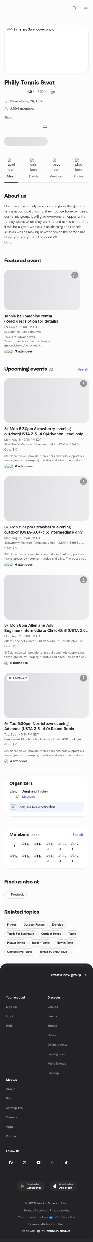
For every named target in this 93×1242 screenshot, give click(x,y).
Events (52, 1016)
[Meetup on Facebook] (11, 1162)
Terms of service (35, 1210)
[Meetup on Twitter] (24, 1162)
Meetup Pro (14, 1108)
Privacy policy (59, 1210)
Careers (11, 1117)
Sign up (11, 1006)
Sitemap (53, 1073)
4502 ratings (45, 92)
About (10, 1089)
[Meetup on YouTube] (38, 1162)
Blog (9, 1098)
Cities (52, 1035)
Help (9, 1025)
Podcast (12, 1136)
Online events (57, 1044)
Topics (52, 1025)
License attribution (41, 1224)
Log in (10, 1016)
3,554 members (22, 108)
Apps (10, 1126)
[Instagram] (52, 1162)
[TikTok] (66, 1162)
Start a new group (66, 975)
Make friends (57, 1063)
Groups (53, 1006)
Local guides (57, 1054)
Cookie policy (65, 1217)
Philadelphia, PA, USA (26, 101)
